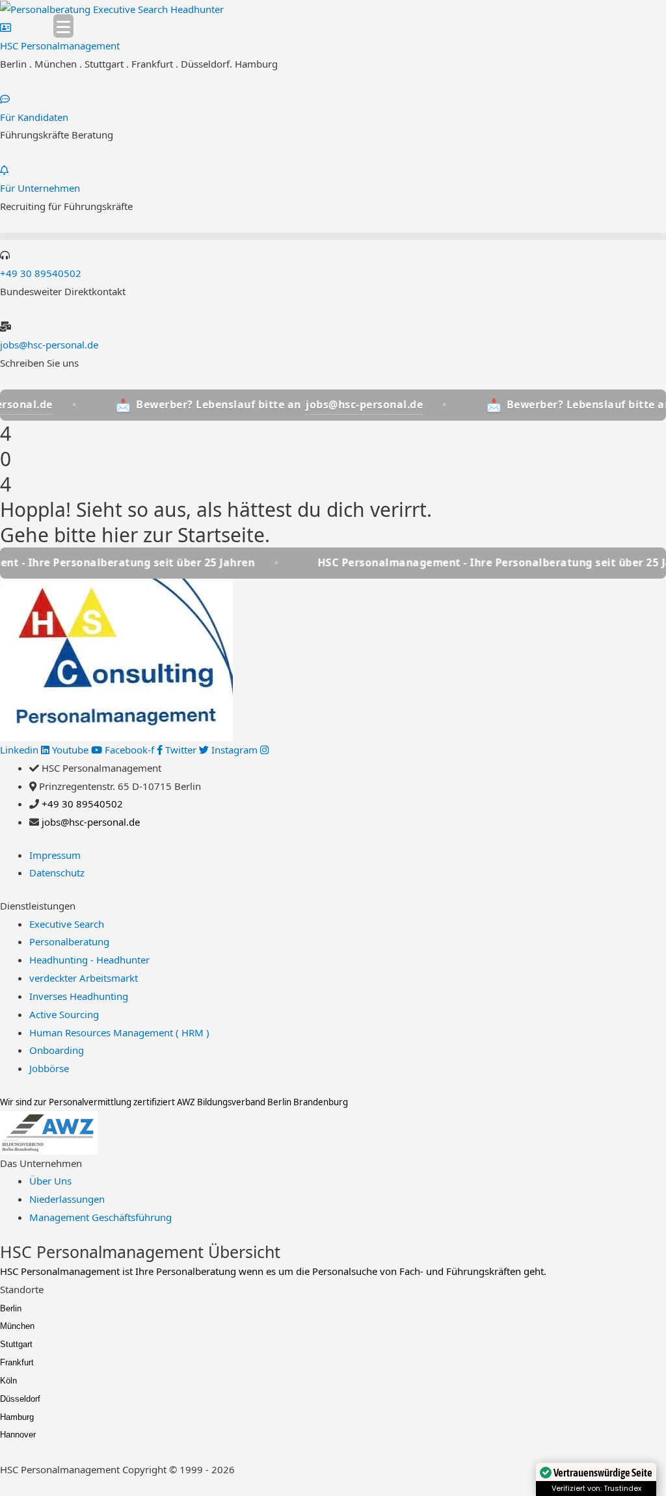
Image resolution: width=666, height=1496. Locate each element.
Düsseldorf (20, 1399)
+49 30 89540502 (40, 273)
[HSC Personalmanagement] (5, 27)
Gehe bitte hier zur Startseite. (135, 534)
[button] (333, 236)
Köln (8, 1380)
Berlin (10, 1308)
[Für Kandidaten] (5, 98)
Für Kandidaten (34, 117)
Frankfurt (17, 1362)
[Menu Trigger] (63, 26)
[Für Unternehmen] (4, 169)
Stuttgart (16, 1344)
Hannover (18, 1434)
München (17, 1326)
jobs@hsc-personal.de (49, 344)
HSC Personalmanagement (60, 45)
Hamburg (17, 1417)
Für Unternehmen (40, 187)
